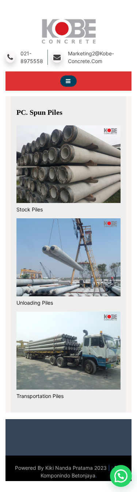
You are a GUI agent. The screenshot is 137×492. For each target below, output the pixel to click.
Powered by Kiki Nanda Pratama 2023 (61, 468)
